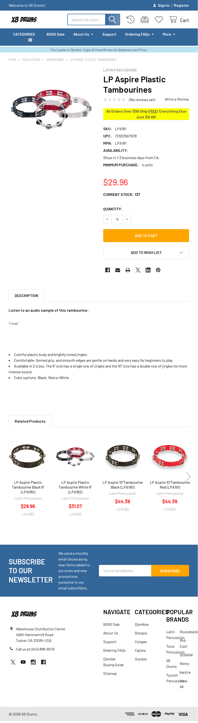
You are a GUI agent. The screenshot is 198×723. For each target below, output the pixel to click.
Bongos (141, 633)
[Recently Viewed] (131, 19)
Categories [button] (24, 34)
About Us (81, 34)
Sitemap (110, 673)
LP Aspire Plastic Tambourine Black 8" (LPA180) (28, 487)
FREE (152, 111)
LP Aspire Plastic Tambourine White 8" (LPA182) (75, 487)
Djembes (142, 624)
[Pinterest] (158, 270)
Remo (184, 663)
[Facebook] (107, 270)
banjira (185, 672)
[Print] (127, 270)
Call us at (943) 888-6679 (35, 649)
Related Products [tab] (30, 421)
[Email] (117, 270)
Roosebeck (189, 631)
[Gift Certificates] (145, 19)
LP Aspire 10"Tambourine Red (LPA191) (170, 484)
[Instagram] (33, 662)
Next (188, 476)
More (167, 34)
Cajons (140, 650)
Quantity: (112, 209)
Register (181, 5)
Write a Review (177, 99)
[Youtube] (23, 662)
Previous (9, 476)
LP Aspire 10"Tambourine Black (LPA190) (122, 484)
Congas (141, 641)
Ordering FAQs (137, 34)
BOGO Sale (56, 34)
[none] (52, 110)
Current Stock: (121, 194)
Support (109, 34)
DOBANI (186, 654)
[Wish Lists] (160, 19)
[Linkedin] (148, 270)
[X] (138, 270)
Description (26, 295)
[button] (146, 252)
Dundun (141, 659)
